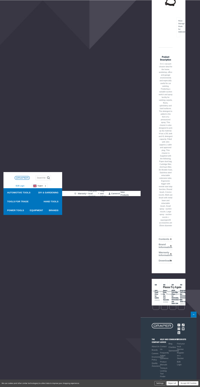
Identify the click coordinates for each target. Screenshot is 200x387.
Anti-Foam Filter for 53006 (155, 294)
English (40, 186)
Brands (53, 210)
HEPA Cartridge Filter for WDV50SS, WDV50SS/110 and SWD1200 (172, 297)
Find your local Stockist (181, 346)
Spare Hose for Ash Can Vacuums (164, 295)
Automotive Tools (18, 192)
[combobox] (39, 186)
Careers (155, 353)
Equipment (36, 210)
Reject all (172, 383)
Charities (172, 347)
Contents (164, 239)
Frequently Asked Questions (164, 355)
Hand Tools (51, 201)
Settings (160, 383)
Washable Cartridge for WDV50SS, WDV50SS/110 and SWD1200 (181, 296)
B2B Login (20, 186)
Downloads (165, 260)
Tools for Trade (18, 201)
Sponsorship (174, 351)
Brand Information (165, 246)
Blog (170, 344)
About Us (155, 346)
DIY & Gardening (48, 192)
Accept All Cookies (189, 383)
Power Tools (15, 210)
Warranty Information (165, 254)
